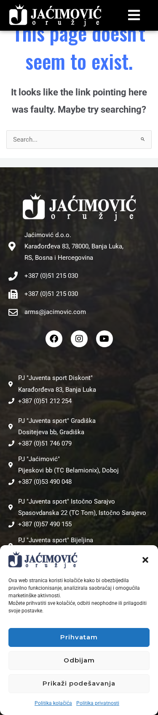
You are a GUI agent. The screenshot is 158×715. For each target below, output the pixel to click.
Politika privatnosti (97, 703)
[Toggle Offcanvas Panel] (134, 15)
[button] (145, 560)
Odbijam (79, 660)
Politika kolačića (53, 703)
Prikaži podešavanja (79, 683)
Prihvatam (79, 637)
